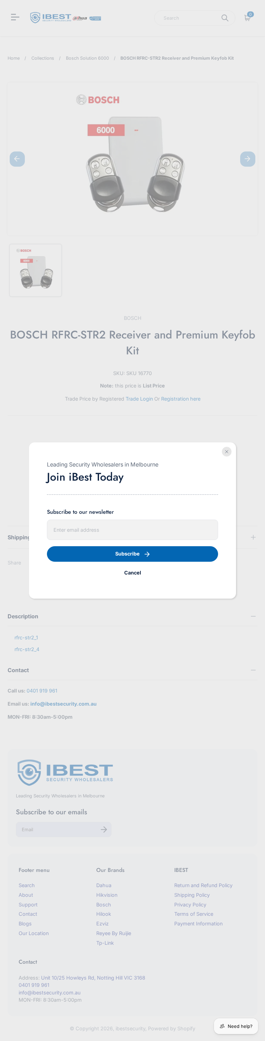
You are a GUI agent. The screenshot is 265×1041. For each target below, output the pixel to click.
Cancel (132, 573)
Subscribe (127, 554)
